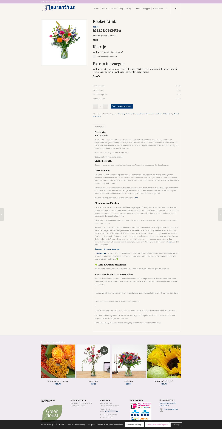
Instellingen (176, 425)
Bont (94, 117)
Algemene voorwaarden (168, 403)
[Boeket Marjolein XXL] (2, 214)
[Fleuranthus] (58, 8)
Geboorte (136, 114)
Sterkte (160, 114)
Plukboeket (143, 114)
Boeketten (129, 114)
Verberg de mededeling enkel (157, 425)
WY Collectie (167, 114)
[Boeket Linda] (64, 43)
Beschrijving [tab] (99, 127)
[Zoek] (166, 8)
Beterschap (121, 114)
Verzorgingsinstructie (171, 409)
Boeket (176, 114)
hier (170, 242)
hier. (136, 197)
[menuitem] (96, 8)
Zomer (99, 117)
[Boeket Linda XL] (220, 214)
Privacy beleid (164, 406)
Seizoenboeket (152, 114)
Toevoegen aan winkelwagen (121, 106)
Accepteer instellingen (134, 425)
